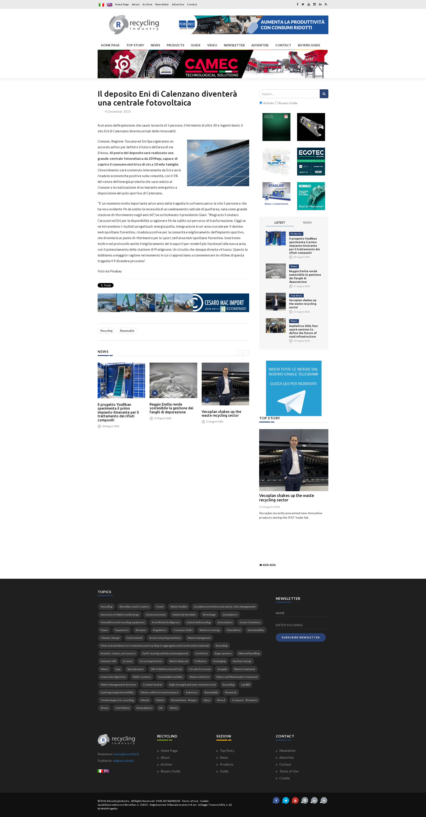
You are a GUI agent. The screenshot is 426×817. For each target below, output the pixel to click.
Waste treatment (244, 669)
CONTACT (283, 45)
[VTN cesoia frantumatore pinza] (311, 127)
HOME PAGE (110, 45)
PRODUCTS (175, 45)
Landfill (245, 684)
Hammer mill (108, 661)
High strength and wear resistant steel (192, 684)
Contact (192, 4)
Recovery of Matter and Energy (120, 614)
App (117, 669)
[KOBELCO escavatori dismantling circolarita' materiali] (311, 196)
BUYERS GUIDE (309, 45)
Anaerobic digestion (113, 676)
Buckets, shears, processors (118, 653)
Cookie (284, 778)
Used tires (201, 653)
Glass (206, 700)
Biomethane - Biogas (184, 700)
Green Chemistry (249, 622)
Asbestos (192, 692)
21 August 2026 (269, 506)
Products (296, 234)
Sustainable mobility (170, 676)
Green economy (156, 614)
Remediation (144, 708)
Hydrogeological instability (117, 692)
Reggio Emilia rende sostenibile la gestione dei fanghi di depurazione (171, 408)
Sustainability (256, 630)
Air (161, 708)
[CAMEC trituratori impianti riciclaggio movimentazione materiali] (213, 64)
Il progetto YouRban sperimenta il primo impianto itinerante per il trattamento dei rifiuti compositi (118, 412)
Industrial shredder (184, 614)
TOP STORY (135, 45)
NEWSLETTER (234, 45)
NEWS (155, 45)
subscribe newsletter (301, 637)
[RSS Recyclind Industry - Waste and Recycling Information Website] (325, 4)
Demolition (234, 630)
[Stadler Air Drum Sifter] (276, 196)
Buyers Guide (170, 771)
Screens (128, 661)
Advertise (178, 4)
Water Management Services (118, 684)
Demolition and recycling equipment (123, 622)
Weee (104, 708)
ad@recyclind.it (123, 760)
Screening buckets (151, 661)
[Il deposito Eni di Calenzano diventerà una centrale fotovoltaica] (218, 163)
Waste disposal (178, 661)
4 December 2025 (118, 111)
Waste (174, 708)
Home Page (122, 4)
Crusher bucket (152, 684)
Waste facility (178, 606)
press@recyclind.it (126, 754)
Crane (160, 606)
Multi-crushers (142, 676)
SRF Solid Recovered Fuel (166, 669)
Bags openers (223, 653)
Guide (224, 771)
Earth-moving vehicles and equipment (165, 653)
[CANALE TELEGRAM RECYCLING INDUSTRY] (293, 388)
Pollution (200, 661)
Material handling (249, 653)
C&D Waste (122, 708)
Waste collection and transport (160, 692)
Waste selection (199, 676)
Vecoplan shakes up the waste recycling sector (221, 414)
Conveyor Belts (183, 630)
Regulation (159, 630)
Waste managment (199, 637)
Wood (221, 700)
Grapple (222, 669)
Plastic (160, 700)
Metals (145, 700)
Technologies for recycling (117, 700)
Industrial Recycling (199, 622)
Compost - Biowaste (244, 700)
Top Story (296, 295)
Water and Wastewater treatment (237, 676)
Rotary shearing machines (165, 637)
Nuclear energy (242, 661)
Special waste (135, 669)
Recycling (106, 330)
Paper (104, 630)
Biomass (141, 630)
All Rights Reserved (142, 801)
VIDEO (212, 45)
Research (231, 692)
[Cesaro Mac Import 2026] (173, 302)
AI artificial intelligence (166, 622)
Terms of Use (288, 771)
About (136, 4)
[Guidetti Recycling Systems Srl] (276, 162)
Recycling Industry (118, 801)
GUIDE (196, 45)
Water (104, 669)
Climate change (110, 637)
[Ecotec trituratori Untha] (311, 162)
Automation (225, 622)
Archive (147, 4)
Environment (134, 637)
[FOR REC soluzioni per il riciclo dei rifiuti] (252, 25)
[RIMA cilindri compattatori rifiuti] (276, 127)
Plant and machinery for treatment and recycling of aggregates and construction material (155, 645)
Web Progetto (109, 808)
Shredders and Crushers (134, 606)
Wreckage (209, 614)
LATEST (279, 222)
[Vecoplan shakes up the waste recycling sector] (225, 384)
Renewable (127, 330)
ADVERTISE (260, 45)
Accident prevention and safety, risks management (225, 606)
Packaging (219, 661)
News (294, 266)
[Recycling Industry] (134, 25)
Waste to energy (209, 630)
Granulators (230, 614)
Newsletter (162, 4)
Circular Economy (200, 669)
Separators (122, 630)
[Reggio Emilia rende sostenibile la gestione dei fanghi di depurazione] (173, 380)
